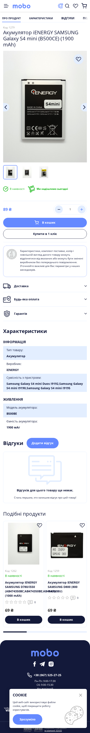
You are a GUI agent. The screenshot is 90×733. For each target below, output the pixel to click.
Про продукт (11, 18)
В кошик (48, 222)
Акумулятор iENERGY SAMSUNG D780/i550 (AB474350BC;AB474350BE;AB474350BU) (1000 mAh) (23, 589)
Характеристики (41, 18)
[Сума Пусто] (84, 6)
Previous (6, 107)
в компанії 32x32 (53, 730)
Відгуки (68, 18)
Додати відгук (43, 443)
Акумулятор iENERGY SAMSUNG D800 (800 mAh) (64, 586)
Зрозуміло (27, 719)
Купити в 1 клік (45, 234)
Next (84, 107)
